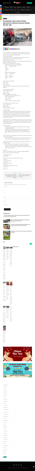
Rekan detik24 (6, 445)
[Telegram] (17, 49)
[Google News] (12, 49)
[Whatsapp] (9, 49)
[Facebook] (4, 49)
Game (5, 424)
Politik (11, 7)
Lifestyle (5, 433)
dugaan (5, 422)
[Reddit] (1, 9)
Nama (5, 197)
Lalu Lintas (17, 12)
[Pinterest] (7, 49)
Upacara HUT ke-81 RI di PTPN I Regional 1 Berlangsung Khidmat (7, 313)
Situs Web (5, 204)
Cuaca (5, 418)
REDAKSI (5, 390)
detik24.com (5, 26)
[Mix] (1, 16)
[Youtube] (14, 49)
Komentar (5, 186)
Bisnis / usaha (6, 416)
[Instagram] (10, 49)
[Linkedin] (1, 11)
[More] (19, 49)
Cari (4, 241)
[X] (5, 49)
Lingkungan (6, 435)
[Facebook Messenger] (15, 49)
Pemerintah (6, 439)
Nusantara (7, 7)
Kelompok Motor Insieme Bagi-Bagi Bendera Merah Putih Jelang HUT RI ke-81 (4, 337)
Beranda (5, 386)
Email (5, 201)
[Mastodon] (1, 14)
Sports (5, 397)
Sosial (5, 451)
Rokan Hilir (19, 7)
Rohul (15, 7)
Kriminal (23, 7)
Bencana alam (6, 414)
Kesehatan (5, 384)
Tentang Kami (6, 409)
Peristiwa (28, 7)
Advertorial (6, 412)
